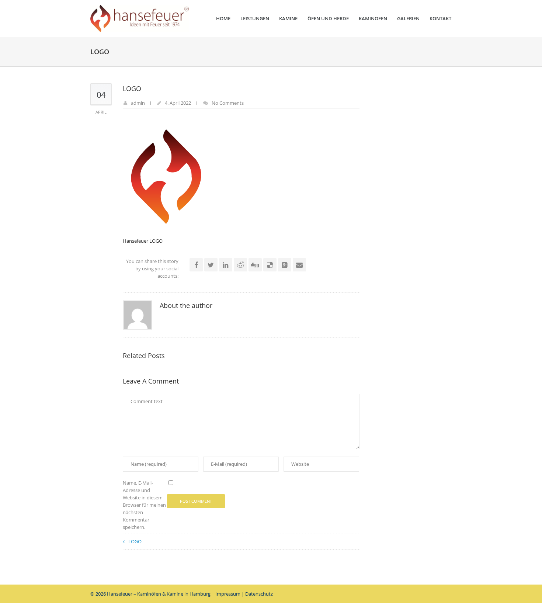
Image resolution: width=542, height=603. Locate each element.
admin (138, 103)
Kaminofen (373, 18)
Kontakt (440, 18)
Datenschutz (259, 593)
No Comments (228, 103)
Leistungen (254, 18)
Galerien (408, 18)
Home (223, 18)
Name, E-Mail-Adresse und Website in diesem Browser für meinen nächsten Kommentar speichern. (144, 504)
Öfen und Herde (328, 18)
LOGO (135, 541)
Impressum (227, 593)
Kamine (288, 18)
